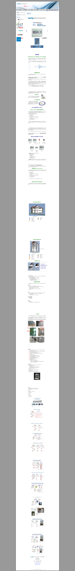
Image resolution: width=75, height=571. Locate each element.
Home (20, 9)
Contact (38, 9)
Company (18, 14)
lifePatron (25, 9)
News (32, 9)
